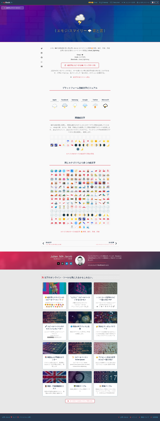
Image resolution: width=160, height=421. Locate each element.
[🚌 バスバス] (60, 191)
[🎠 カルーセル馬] (52, 187)
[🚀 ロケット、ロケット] (104, 203)
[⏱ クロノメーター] (76, 207)
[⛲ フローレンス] (68, 183)
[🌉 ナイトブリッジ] (104, 183)
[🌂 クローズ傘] (60, 141)
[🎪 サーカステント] (68, 187)
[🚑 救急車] (76, 191)
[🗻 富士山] (92, 171)
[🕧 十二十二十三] (92, 207)
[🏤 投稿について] (108, 175)
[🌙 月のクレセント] (108, 145)
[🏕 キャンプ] (96, 171)
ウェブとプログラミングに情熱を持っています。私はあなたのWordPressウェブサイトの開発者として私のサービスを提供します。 (105, 258)
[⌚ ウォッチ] (68, 207)
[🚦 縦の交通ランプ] (76, 199)
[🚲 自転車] (92, 195)
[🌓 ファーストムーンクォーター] (84, 145)
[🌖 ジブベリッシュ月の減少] (96, 145)
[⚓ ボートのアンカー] (88, 199)
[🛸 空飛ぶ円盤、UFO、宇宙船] (108, 203)
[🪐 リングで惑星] (100, 141)
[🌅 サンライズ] (92, 183)
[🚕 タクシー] (92, 191)
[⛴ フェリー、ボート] (108, 199)
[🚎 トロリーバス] (68, 191)
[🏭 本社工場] (80, 179)
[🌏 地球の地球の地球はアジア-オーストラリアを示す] (60, 171)
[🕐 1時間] (96, 207)
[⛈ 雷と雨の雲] (68, 145)
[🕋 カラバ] (64, 183)
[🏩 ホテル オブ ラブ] (64, 179)
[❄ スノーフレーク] (52, 137)
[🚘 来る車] (104, 191)
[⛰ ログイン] (84, 171)
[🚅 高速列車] (84, 187)
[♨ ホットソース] (108, 183)
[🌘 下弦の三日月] (104, 145)
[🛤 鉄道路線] (56, 199)
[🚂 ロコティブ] (72, 187)
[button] (44, 48)
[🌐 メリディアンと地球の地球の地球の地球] (64, 171)
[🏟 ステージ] (56, 175)
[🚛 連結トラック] (60, 195)
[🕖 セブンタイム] (84, 211)
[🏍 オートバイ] (72, 195)
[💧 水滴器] (72, 137)
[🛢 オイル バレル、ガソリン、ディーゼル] (60, 199)
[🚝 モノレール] (108, 187)
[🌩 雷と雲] (96, 137)
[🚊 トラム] (104, 187)
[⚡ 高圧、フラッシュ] (76, 141)
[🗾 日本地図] (72, 171)
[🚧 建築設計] (84, 199)
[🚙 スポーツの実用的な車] (108, 191)
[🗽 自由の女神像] (100, 179)
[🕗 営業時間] (92, 211)
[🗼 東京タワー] (96, 179)
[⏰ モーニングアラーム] (72, 207)
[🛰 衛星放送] (100, 203)
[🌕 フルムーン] (92, 145)
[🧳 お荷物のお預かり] (56, 207)
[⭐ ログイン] (104, 141)
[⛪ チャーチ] (104, 179)
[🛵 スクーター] (76, 195)
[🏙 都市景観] (84, 183)
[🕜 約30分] (100, 207)
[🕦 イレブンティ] (60, 215)
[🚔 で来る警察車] (88, 191)
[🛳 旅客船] (104, 199)
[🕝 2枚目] (108, 207)
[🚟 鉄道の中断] (88, 203)
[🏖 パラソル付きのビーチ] (100, 171)
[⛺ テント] (72, 183)
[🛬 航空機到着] (72, 203)
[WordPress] (71, 263)
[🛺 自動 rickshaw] (88, 195)
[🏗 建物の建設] (64, 175)
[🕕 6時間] (76, 211)
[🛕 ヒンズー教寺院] (52, 183)
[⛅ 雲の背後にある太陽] (64, 145)
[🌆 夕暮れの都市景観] (96, 183)
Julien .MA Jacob (61, 256)
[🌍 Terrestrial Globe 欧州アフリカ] (52, 171)
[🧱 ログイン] (68, 175)
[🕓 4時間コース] (60, 211)
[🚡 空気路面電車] (96, 203)
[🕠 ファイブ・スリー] (72, 211)
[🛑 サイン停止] (80, 199)
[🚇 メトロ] (92, 187)
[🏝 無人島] (108, 171)
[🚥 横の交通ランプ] (72, 199)
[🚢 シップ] (56, 203)
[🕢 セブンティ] (88, 211)
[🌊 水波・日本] (76, 137)
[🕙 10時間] (108, 211)
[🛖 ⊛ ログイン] (80, 175)
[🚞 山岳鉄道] (52, 191)
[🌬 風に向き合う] (108, 137)
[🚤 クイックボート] (100, 199)
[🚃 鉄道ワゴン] (76, 187)
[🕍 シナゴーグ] (56, 183)
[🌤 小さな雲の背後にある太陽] (72, 145)
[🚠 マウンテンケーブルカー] (92, 203)
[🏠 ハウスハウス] (92, 175)
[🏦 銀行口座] (56, 179)
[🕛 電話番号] (88, 207)
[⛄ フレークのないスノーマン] (60, 137)
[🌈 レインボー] (56, 141)
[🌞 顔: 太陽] (96, 141)
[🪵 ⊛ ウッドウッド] (76, 175)
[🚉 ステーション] (100, 187)
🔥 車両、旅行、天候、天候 (80, 231)
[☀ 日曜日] (88, 141)
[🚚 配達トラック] (56, 195)
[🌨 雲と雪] (92, 137)
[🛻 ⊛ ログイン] (52, 195)
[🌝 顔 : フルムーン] (92, 141)
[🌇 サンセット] (100, 183)
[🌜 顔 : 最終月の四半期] (80, 141)
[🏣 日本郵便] (104, 175)
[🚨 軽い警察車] (68, 199)
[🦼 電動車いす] (84, 195)
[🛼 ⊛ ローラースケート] (104, 195)
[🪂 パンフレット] (76, 203)
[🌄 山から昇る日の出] (88, 183)
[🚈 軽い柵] (96, 187)
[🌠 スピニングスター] (52, 145)
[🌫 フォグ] (104, 137)
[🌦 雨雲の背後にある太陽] (84, 137)
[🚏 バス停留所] (108, 195)
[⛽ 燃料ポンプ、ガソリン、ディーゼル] (64, 199)
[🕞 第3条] (56, 211)
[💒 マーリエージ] (92, 179)
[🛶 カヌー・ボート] (96, 199)
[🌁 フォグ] (76, 183)
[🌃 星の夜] (80, 183)
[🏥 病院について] (52, 179)
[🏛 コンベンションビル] (60, 175)
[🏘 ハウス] (84, 175)
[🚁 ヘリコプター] (84, 203)
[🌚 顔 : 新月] (78, 149)
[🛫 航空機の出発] (68, 203)
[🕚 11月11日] (56, 215)
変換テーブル (105, 386)
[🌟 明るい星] (108, 141)
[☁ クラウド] (60, 145)
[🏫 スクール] (72, 179)
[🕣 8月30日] (96, 211)
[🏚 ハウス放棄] (88, 175)
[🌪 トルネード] (100, 137)
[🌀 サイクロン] (52, 141)
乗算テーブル (80, 386)
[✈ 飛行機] (60, 203)
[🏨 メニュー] (60, 179)
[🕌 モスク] (108, 179)
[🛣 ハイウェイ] (52, 199)
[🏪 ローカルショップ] (68, 179)
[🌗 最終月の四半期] (100, 145)
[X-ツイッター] (58, 263)
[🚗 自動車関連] (100, 191)
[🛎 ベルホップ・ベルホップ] (52, 207)
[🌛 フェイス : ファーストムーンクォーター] (82, 149)
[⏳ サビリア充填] (64, 207)
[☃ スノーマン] (56, 137)
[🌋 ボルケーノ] (88, 171)
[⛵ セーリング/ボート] (92, 199)
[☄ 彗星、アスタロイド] (64, 137)
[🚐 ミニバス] (72, 191)
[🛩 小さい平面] (64, 203)
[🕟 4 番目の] (64, 211)
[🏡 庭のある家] (96, 175)
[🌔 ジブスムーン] (88, 145)
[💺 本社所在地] (80, 203)
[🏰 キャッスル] (88, 179)
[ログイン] (67, 263)
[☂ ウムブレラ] (64, 141)
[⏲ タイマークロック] (80, 207)
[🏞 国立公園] (52, 175)
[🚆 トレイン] (88, 187)
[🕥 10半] (52, 215)
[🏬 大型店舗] (76, 179)
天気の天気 (80, 154)
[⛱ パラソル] (72, 141)
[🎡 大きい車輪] (56, 187)
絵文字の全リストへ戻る (81, 77)
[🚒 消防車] (80, 191)
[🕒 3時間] (52, 211)
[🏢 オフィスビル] (100, 175)
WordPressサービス (103, 265)
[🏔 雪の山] (80, 171)
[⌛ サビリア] (60, 207)
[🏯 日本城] (84, 179)
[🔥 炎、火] (68, 137)
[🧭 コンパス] (76, 171)
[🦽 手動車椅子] (80, 195)
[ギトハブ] (62, 263)
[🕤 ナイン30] (104, 211)
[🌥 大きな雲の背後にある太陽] (80, 137)
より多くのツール (144, 2)
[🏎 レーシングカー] (68, 195)
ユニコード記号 (128, 2)
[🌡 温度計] (84, 141)
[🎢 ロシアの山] (60, 187)
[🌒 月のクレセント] (80, 145)
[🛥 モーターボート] (52, 203)
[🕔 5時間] (68, 211)
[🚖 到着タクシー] (96, 191)
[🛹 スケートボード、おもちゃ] (100, 195)
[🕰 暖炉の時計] (84, 207)
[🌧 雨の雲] (88, 137)
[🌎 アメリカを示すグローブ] (56, 171)
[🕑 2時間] (104, 207)
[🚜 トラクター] (64, 195)
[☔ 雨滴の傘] (68, 141)
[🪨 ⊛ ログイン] (72, 175)
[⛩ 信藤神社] (60, 183)
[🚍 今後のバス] (64, 191)
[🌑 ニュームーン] (76, 145)
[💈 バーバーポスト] (64, 187)
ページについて (92, 265)
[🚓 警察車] (84, 191)
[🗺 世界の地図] (68, 171)
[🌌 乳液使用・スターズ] (56, 145)
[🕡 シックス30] (80, 211)
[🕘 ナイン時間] (100, 211)
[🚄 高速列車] (80, 187)
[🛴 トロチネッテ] (96, 195)
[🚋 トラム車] (56, 191)
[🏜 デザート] (104, 171)
